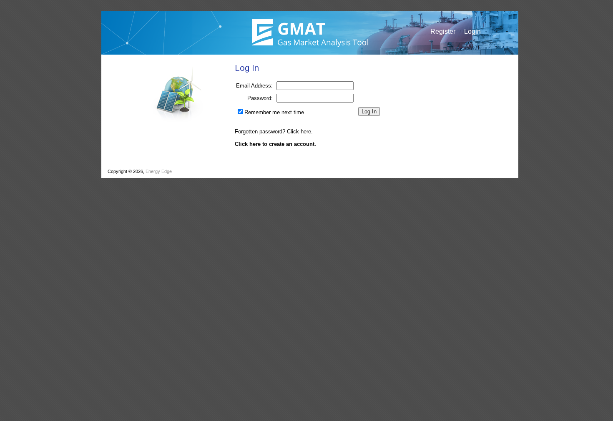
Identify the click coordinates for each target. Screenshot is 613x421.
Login (472, 31)
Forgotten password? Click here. (274, 131)
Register (442, 31)
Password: (260, 98)
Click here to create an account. (275, 144)
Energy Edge (159, 171)
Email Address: (254, 86)
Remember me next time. (275, 112)
